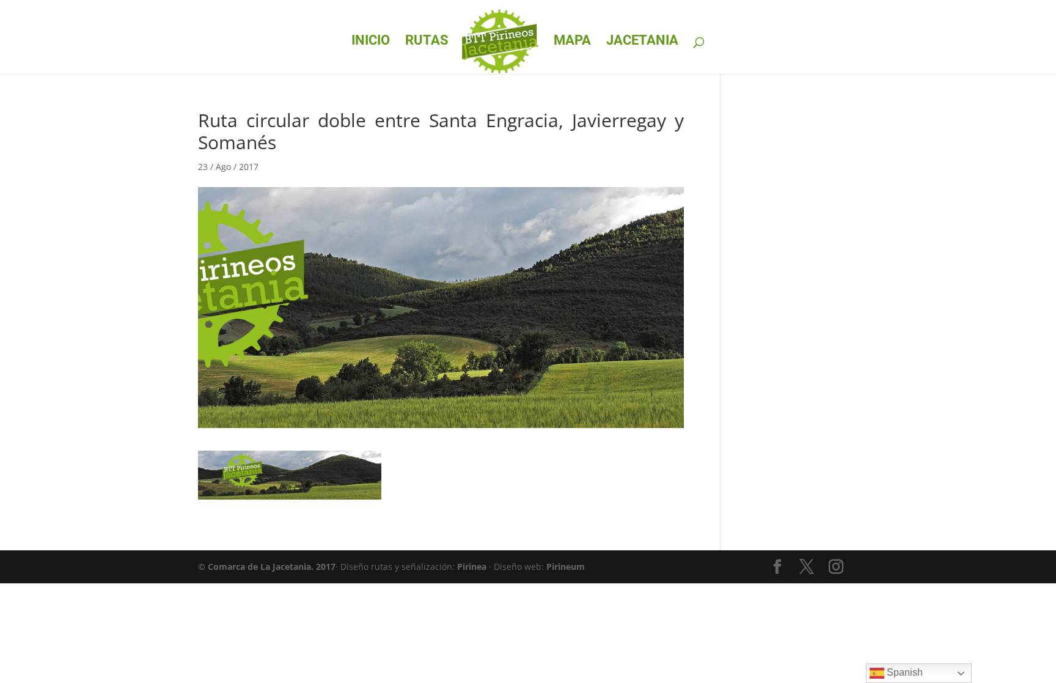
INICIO (370, 42)
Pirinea (471, 566)
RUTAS (427, 42)
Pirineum (565, 566)
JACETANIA (642, 42)
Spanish (903, 672)
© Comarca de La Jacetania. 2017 (267, 566)
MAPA (572, 42)
